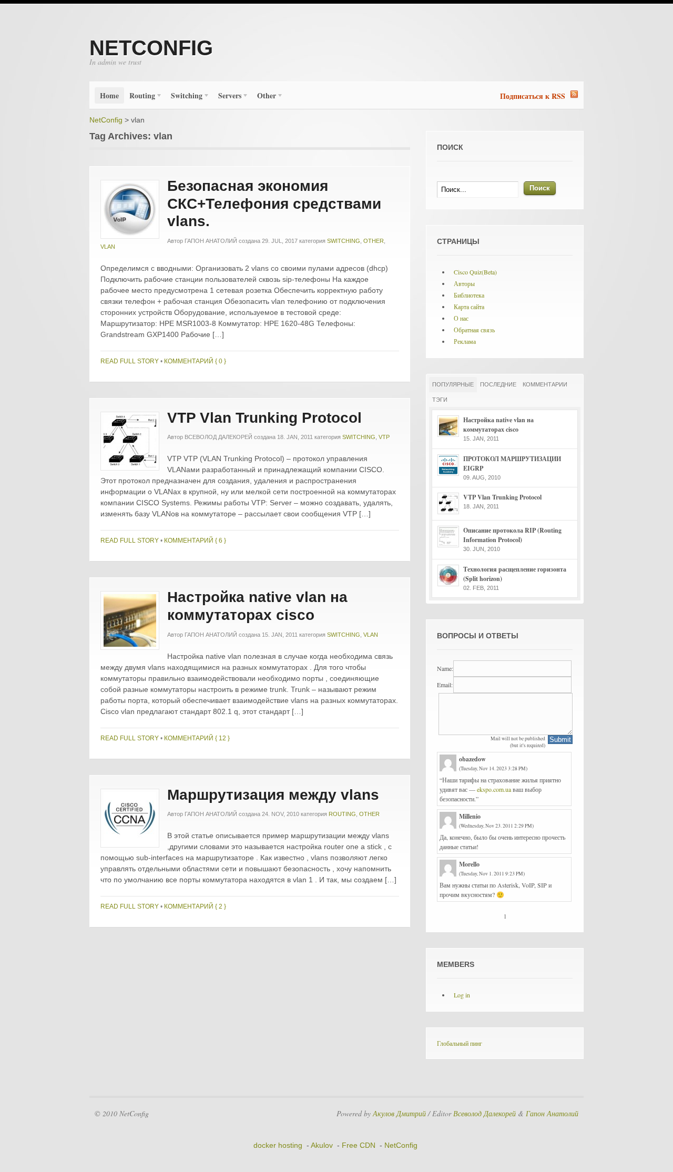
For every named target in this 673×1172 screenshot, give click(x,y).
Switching (184, 97)
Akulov (322, 1145)
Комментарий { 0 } (195, 361)
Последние (498, 384)
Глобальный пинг (459, 1043)
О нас (461, 318)
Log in (462, 995)
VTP (384, 437)
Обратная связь (474, 329)
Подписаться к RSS (532, 95)
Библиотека (469, 295)
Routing (139, 97)
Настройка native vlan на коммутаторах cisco (498, 424)
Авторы (464, 283)
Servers (227, 97)
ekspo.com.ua (494, 789)
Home (109, 95)
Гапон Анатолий (211, 241)
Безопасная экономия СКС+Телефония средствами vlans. (274, 203)
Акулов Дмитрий (399, 1113)
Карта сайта (469, 306)
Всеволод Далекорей (218, 437)
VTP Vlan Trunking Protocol (264, 418)
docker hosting (277, 1145)
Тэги (439, 399)
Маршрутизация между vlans (273, 795)
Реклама (465, 341)
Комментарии (545, 384)
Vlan (107, 246)
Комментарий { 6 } (195, 540)
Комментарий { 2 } (195, 906)
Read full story (129, 361)
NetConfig (151, 47)
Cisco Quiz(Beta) (475, 272)
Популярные (453, 384)
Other (264, 97)
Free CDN (358, 1145)
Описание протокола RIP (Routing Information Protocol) (512, 535)
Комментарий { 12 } (197, 738)
